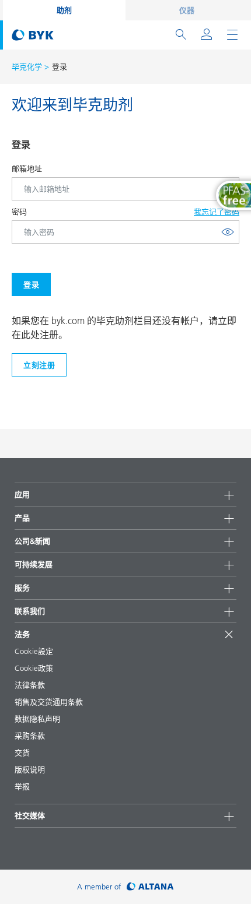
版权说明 (30, 769)
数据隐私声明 (37, 718)
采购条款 (30, 735)
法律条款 (30, 685)
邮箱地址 (27, 168)
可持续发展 (34, 564)
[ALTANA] (150, 886)
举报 (22, 786)
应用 (22, 494)
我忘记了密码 (216, 211)
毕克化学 (27, 66)
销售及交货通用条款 (49, 701)
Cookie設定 (34, 651)
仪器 (186, 10)
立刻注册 (39, 365)
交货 (22, 752)
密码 (19, 211)
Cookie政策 (34, 668)
